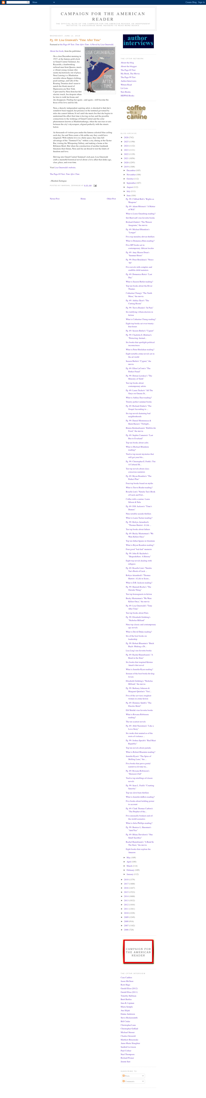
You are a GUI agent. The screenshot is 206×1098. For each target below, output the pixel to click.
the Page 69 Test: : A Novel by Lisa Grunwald (86, 44)
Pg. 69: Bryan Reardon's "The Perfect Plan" (138, 478)
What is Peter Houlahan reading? (140, 349)
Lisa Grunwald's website (65, 167)
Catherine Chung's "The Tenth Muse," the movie (139, 295)
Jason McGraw (127, 981)
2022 (126, 154)
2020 (126, 162)
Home (83, 198)
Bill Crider (125, 1021)
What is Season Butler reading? (139, 281)
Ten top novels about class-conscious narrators (138, 470)
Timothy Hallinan (128, 995)
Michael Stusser (128, 1032)
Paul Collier (126, 1050)
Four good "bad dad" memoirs (139, 549)
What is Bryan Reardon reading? (140, 545)
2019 (126, 166)
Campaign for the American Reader (103, 16)
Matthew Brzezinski (129, 1039)
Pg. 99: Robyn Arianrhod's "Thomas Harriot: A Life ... (138, 524)
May (129, 857)
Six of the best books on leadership (136, 637)
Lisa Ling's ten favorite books (139, 650)
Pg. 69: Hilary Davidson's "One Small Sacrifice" (139, 836)
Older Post (111, 198)
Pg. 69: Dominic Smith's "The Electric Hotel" (138, 704)
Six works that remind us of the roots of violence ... (139, 735)
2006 (126, 929)
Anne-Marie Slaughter (130, 1043)
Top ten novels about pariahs (138, 747)
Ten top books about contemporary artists (136, 384)
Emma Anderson (128, 1013)
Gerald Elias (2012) (129, 988)
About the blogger (129, 66)
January (130, 874)
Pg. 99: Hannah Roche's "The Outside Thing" (138, 588)
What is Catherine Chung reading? (141, 319)
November (131, 174)
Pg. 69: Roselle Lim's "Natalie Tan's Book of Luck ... (139, 570)
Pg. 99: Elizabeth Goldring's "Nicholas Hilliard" (138, 619)
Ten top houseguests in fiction (139, 594)
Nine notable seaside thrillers (138, 513)
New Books (126, 91)
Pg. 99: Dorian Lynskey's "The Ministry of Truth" (139, 377)
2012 (126, 904)
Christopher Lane (128, 1025)
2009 (126, 917)
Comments (129, 1081)
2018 (126, 879)
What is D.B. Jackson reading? (139, 582)
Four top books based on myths (139, 483)
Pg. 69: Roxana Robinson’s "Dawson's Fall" (137, 772)
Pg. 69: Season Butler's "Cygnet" (140, 330)
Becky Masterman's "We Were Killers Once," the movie (139, 600)
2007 (126, 925)
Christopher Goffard (129, 1028)
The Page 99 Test (128, 77)
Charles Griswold (128, 1035)
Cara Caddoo (126, 977)
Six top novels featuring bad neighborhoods (138, 415)
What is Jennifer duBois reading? (140, 796)
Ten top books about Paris (137, 612)
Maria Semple (127, 1006)
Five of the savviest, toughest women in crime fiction (138, 697)
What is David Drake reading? (139, 631)
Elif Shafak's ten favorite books (139, 710)
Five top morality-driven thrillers (140, 236)
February (131, 870)
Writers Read (126, 84)
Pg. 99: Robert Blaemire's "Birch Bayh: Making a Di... (140, 645)
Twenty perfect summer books (139, 401)
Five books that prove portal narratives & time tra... (138, 765)
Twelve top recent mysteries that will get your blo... (140, 456)
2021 (126, 158)
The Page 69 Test (128, 70)
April (129, 861)
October (130, 178)
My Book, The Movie (130, 73)
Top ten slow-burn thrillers (137, 792)
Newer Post (55, 198)
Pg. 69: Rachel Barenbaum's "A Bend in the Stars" (139, 656)
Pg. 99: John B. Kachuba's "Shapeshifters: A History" (138, 555)
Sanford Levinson (128, 1046)
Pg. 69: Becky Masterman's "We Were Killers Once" (139, 535)
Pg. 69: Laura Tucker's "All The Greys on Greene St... (139, 392)
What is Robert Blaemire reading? (140, 751)
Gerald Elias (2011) (129, 992)
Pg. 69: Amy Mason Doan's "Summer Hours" (137, 254)
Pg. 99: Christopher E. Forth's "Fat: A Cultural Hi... (141, 463)
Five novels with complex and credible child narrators (139, 268)
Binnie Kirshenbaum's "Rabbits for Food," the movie (141, 429)
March (130, 865)
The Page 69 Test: (65, 174)
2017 (126, 883)
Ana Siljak (125, 1010)
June (129, 195)
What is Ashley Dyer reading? (139, 397)
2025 (126, 141)
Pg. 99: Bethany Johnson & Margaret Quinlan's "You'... (138, 690)
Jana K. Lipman (127, 1003)
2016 (126, 887)
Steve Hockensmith (129, 1017)
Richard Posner (127, 1057)
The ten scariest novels (136, 721)
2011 (126, 908)
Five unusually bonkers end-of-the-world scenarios (139, 817)
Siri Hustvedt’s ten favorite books (140, 217)
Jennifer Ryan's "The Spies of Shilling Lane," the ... (138, 758)
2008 (126, 921)
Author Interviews (128, 80)
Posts (127, 1075)
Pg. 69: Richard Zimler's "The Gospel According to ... (138, 407)
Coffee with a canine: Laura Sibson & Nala (138, 501)
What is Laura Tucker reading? (139, 517)
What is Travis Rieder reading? (139, 487)
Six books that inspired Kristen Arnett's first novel (139, 664)
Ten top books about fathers (138, 529)
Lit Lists (124, 88)
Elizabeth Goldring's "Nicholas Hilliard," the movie (139, 682)
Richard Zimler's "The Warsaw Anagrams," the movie (139, 223)
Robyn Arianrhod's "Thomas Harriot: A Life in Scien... (138, 577)
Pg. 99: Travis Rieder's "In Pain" (139, 307)
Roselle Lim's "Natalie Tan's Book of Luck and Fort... (140, 493)
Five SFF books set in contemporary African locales (140, 246)
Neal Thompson (128, 1054)
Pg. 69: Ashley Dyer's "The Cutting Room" (137, 302)
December (131, 170)
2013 (126, 900)
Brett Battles (126, 999)
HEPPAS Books (127, 95)
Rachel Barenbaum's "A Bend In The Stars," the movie (140, 843)
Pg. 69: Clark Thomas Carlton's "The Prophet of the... (139, 810)
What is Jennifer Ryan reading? (139, 669)
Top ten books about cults (137, 442)
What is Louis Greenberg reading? (140, 213)
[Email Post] (95, 185)
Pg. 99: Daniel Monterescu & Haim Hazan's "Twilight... (138, 422)
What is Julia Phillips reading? (139, 823)
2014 (126, 896)
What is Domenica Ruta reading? (140, 240)
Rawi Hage (125, 984)
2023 (126, 149)
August (130, 187)
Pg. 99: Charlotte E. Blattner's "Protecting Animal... (139, 336)
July (129, 191)
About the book (57, 51)
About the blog (127, 62)
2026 (126, 137)
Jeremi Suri (125, 1061)
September (131, 182)
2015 (126, 892)
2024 (126, 145)
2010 (126, 912)
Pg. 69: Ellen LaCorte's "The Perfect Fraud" (138, 370)
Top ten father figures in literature (140, 540)
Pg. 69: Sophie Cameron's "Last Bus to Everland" (139, 437)
